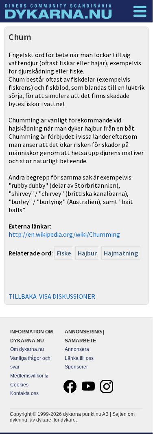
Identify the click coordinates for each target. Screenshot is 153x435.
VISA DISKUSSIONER (67, 296)
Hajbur (87, 253)
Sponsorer (76, 367)
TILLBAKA (23, 296)
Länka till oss (79, 358)
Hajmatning (121, 253)
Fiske (64, 253)
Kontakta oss (24, 393)
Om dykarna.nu (27, 349)
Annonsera (77, 349)
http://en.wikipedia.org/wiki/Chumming (64, 234)
